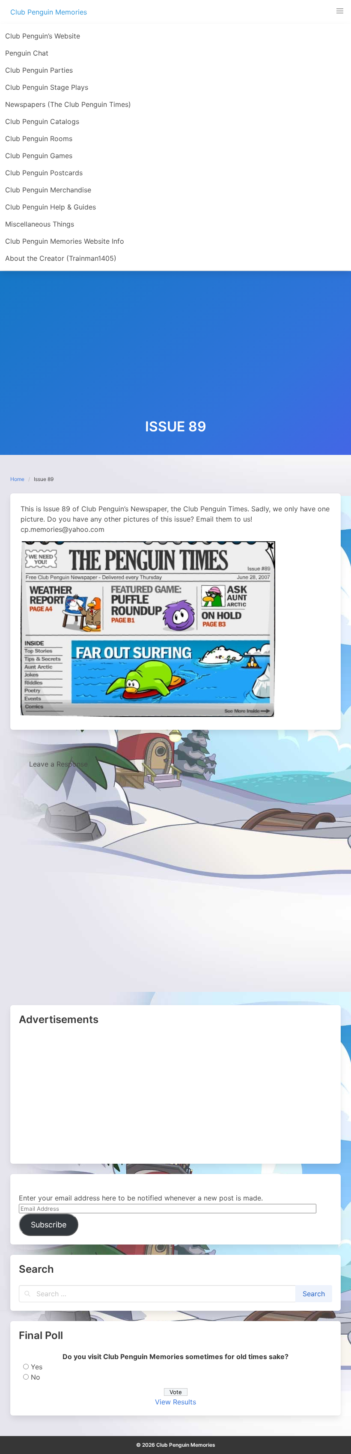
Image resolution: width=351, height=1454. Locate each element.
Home (17, 479)
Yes (36, 1367)
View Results (175, 1402)
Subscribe (48, 1224)
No (35, 1377)
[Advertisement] (175, 355)
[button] (340, 11)
